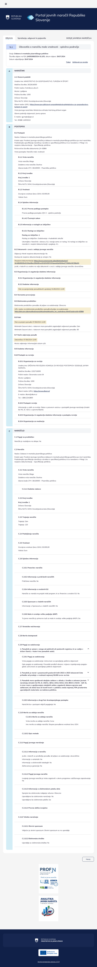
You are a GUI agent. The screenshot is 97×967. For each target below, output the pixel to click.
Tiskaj (68, 62)
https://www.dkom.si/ (42, 391)
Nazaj (88, 859)
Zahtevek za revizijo (80, 62)
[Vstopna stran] (30, 17)
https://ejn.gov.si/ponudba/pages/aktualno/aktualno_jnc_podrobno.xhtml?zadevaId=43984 (49, 311)
